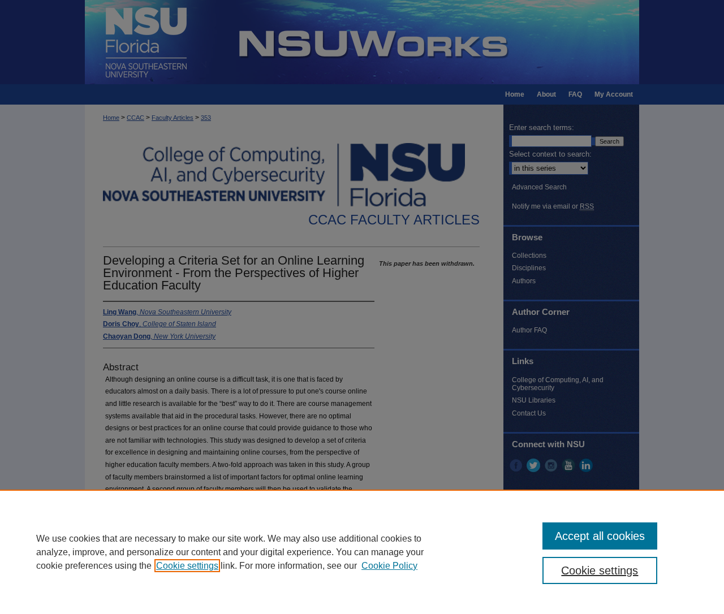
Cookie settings (187, 565)
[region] (362, 552)
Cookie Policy (389, 565)
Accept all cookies (600, 536)
